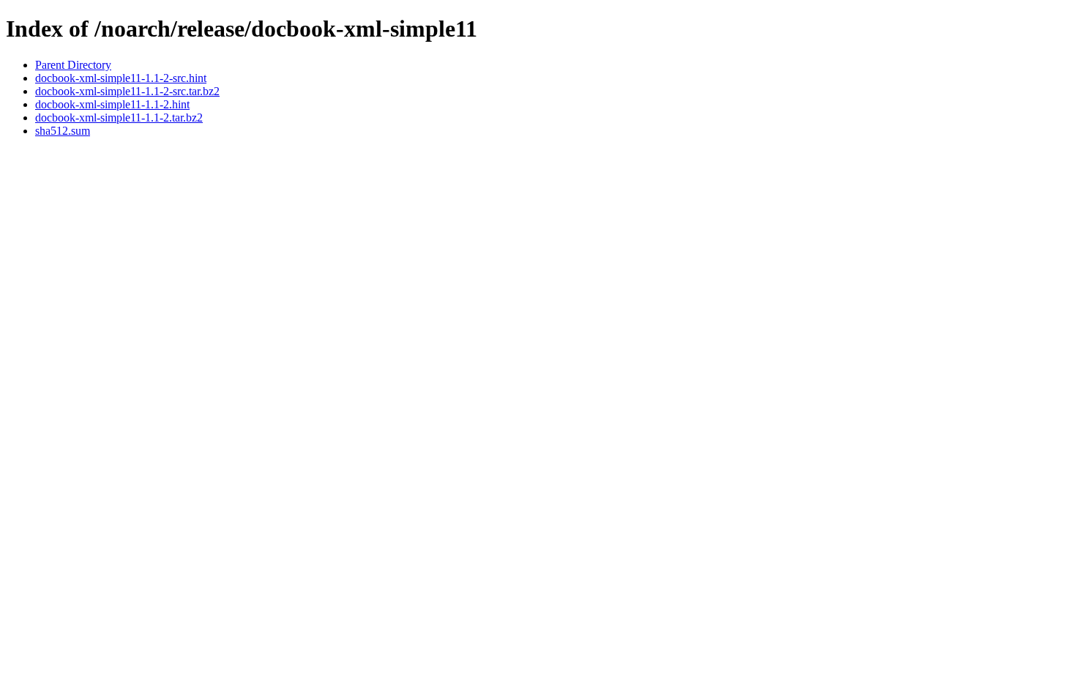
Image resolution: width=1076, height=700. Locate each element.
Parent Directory (73, 65)
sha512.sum (62, 130)
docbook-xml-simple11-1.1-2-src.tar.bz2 (127, 91)
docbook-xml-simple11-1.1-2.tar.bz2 (119, 117)
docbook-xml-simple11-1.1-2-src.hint (120, 78)
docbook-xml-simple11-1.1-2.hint (112, 104)
